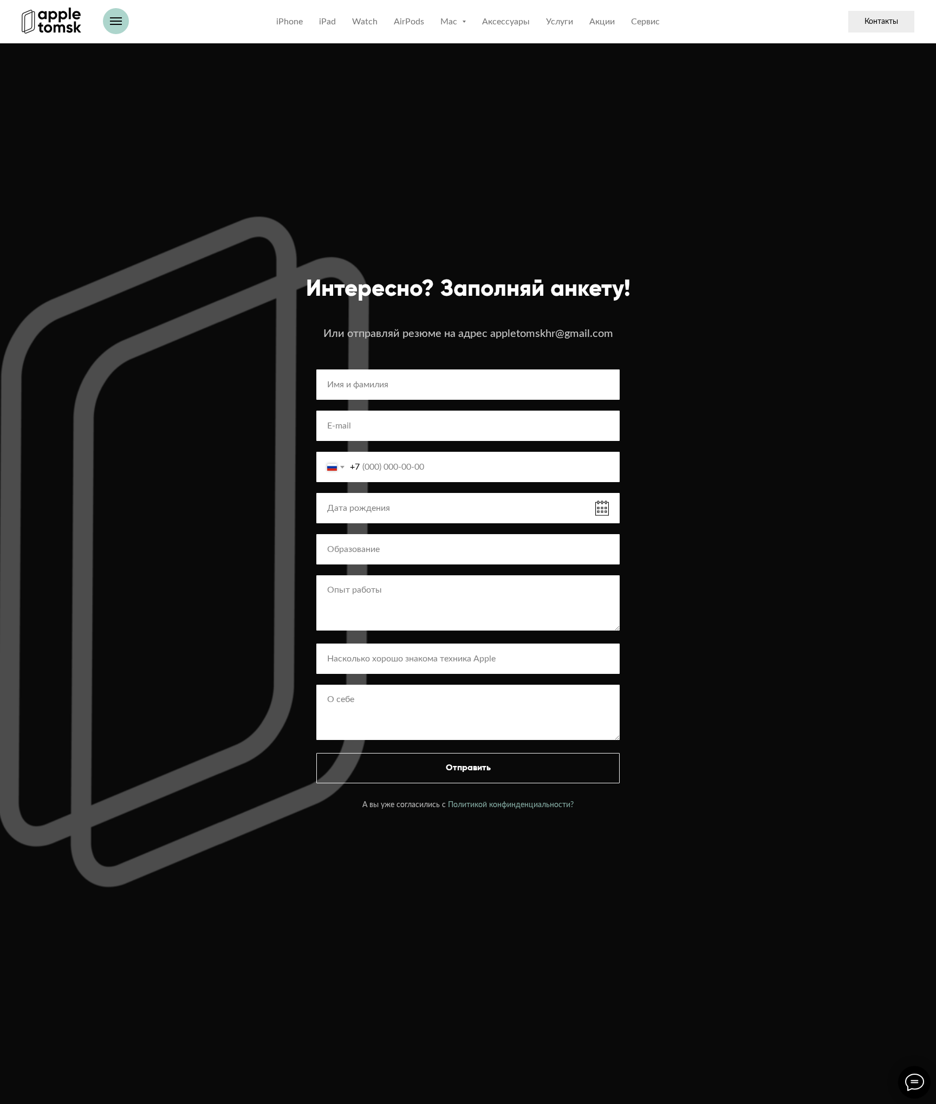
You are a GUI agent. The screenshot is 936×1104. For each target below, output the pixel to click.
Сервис (645, 21)
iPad (327, 21)
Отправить (468, 768)
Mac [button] (449, 21)
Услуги (559, 21)
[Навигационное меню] (116, 21)
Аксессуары (506, 21)
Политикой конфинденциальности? (511, 805)
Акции (602, 21)
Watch (365, 21)
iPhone (289, 21)
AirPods (409, 21)
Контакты (881, 21)
